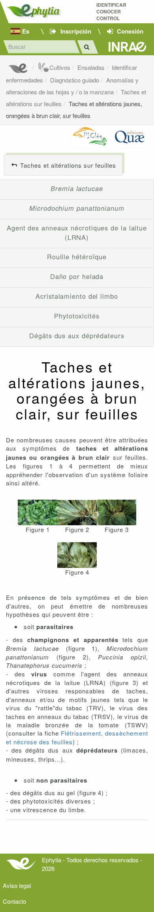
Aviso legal (17, 885)
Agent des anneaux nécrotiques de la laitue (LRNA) (77, 232)
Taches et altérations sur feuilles (68, 165)
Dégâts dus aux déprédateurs (76, 335)
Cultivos (59, 67)
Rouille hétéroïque (77, 256)
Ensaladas (91, 67)
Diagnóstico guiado (74, 80)
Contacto (14, 901)
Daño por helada (77, 276)
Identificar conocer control (111, 12)
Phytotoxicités (77, 315)
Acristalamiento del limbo (77, 296)
